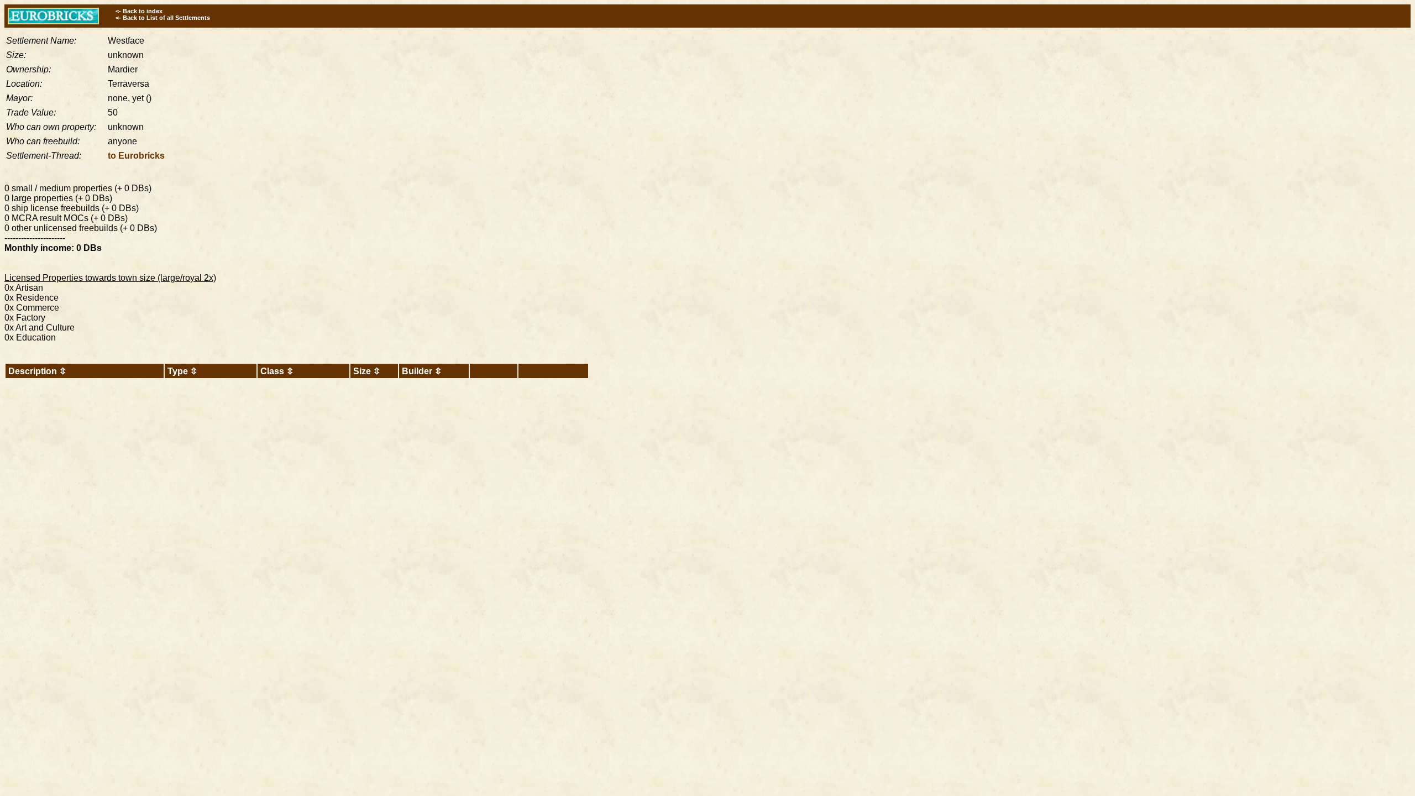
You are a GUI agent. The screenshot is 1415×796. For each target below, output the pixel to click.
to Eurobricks (136, 155)
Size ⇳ (366, 371)
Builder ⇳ (422, 371)
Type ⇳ (182, 371)
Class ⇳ (277, 371)
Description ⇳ (37, 371)
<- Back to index (139, 11)
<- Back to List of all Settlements (163, 17)
